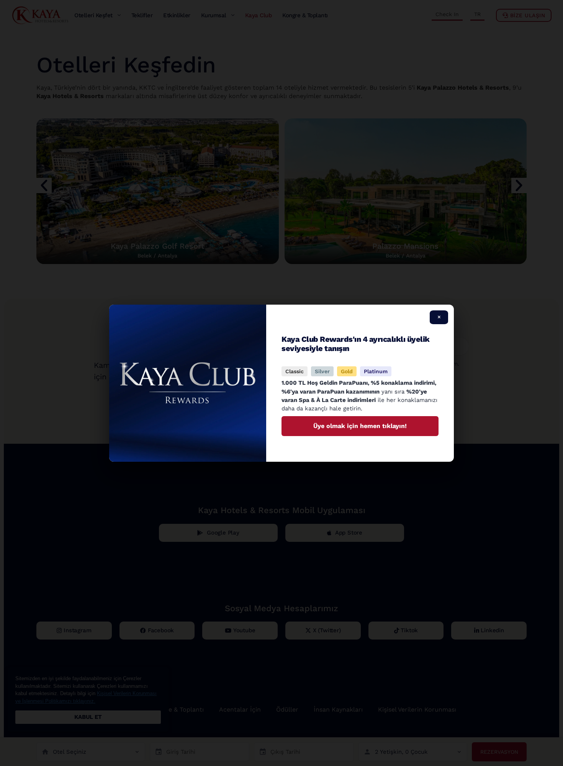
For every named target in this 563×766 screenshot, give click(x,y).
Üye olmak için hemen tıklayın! (360, 426)
